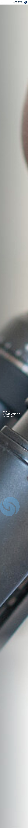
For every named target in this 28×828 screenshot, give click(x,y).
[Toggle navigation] (2, 2)
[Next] (27, 414)
